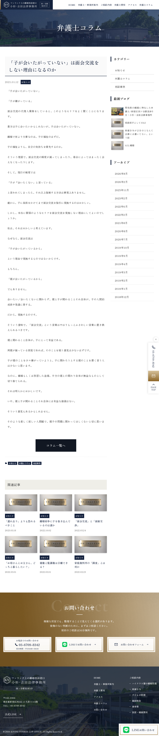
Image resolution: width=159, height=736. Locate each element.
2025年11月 (122, 190)
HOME (97, 677)
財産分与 (136, 689)
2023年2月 (121, 198)
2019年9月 (121, 256)
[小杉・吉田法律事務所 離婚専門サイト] (26, 4)
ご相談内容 (135, 677)
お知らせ (12, 463)
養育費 (135, 706)
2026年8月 (121, 173)
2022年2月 (121, 215)
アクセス (98, 696)
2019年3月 (121, 272)
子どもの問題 (139, 694)
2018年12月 (122, 297)
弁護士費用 (99, 690)
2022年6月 (121, 206)
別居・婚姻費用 (140, 712)
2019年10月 (122, 247)
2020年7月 (121, 239)
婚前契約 (136, 700)
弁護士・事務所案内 (104, 684)
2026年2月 (121, 182)
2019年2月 (121, 280)
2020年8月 (121, 231)
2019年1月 (121, 289)
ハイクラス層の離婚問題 (144, 683)
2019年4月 (121, 264)
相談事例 (37, 463)
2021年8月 (121, 223)
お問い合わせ (100, 709)
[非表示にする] (156, 339)
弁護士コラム (24, 463)
